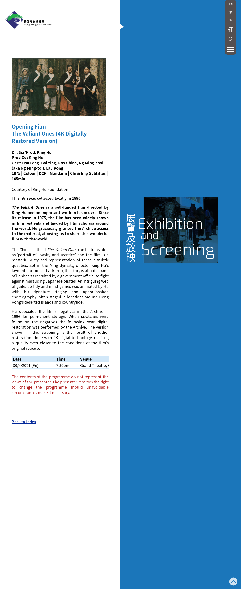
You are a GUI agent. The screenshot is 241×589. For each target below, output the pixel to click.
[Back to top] (233, 582)
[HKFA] (28, 20)
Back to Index (24, 421)
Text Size (230, 29)
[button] (231, 39)
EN (231, 4)
